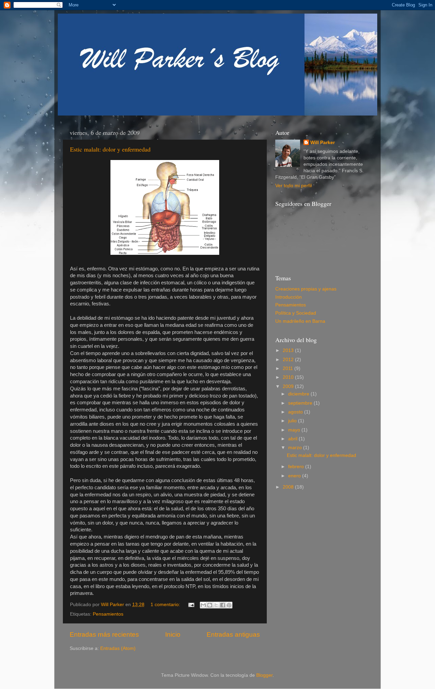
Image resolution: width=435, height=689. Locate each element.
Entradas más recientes (104, 634)
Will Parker (322, 142)
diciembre (299, 393)
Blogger (264, 675)
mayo (294, 429)
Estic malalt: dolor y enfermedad (110, 149)
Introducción (288, 297)
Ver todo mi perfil (293, 185)
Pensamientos (108, 614)
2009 (289, 386)
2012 (289, 359)
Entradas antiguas (233, 634)
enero (295, 475)
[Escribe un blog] (209, 605)
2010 (289, 377)
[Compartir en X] (216, 605)
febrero (296, 466)
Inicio (172, 634)
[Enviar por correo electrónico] (203, 605)
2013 (289, 350)
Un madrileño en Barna (300, 321)
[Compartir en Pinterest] (229, 605)
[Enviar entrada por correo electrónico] (191, 604)
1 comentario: (166, 604)
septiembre (301, 403)
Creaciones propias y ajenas (305, 289)
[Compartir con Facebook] (222, 605)
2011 (288, 368)
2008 (289, 487)
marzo (295, 447)
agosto (296, 411)
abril (293, 438)
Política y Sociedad (295, 313)
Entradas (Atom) (118, 648)
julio (293, 420)
